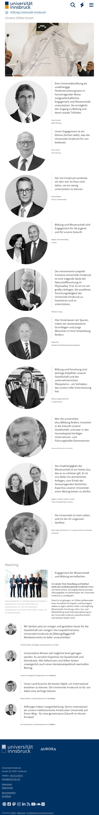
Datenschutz (7, 787)
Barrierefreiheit (8, 792)
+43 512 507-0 (16, 775)
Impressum (7, 784)
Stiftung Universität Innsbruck (28, 12)
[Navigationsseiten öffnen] (7, 12)
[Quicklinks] (82, 5)
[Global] (82, 5)
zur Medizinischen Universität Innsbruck (40, 813)
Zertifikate (6, 796)
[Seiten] (91, 5)
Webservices (21, 813)
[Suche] (72, 5)
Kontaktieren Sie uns (11, 779)
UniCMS (13, 813)
